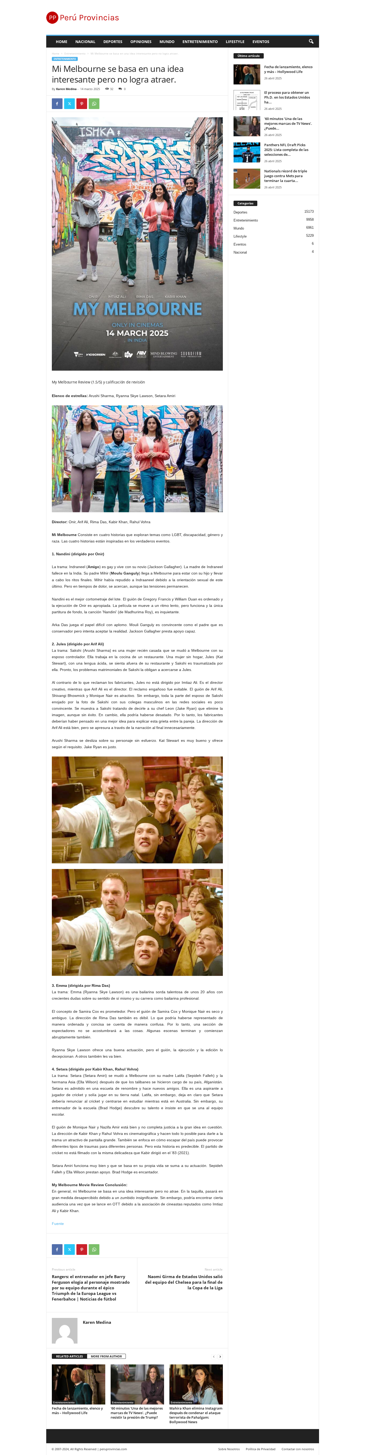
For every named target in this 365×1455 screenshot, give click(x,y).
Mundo (167, 41)
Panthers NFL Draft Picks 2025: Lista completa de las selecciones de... (286, 149)
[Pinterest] (81, 103)
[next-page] (220, 1356)
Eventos (261, 41)
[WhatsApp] (94, 103)
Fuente (58, 1223)
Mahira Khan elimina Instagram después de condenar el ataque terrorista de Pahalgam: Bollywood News (195, 1415)
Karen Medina (66, 89)
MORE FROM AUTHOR (106, 1356)
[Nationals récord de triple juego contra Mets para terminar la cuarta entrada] (247, 179)
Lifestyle (235, 41)
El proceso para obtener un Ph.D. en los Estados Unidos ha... (287, 97)
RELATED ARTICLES (69, 1356)
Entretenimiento (200, 41)
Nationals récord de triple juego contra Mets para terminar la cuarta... (285, 176)
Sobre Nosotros (229, 1449)
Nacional (85, 41)
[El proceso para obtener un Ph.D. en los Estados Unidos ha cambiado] (247, 100)
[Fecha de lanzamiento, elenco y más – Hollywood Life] (78, 1384)
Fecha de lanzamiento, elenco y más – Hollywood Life (77, 1410)
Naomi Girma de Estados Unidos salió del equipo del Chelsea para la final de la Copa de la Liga (184, 1282)
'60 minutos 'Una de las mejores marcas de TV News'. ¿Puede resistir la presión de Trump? (137, 1413)
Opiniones (141, 41)
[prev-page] (213, 1356)
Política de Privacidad (260, 1449)
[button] (311, 42)
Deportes (112, 41)
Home (61, 41)
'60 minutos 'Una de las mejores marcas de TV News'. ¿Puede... (288, 123)
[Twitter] (69, 103)
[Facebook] (57, 103)
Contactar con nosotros (298, 1449)
